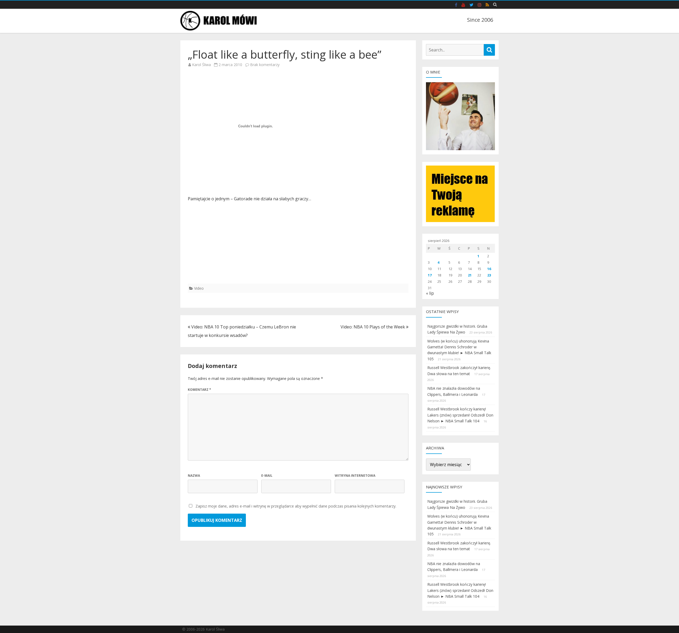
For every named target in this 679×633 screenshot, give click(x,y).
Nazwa (194, 475)
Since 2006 (480, 19)
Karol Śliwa (201, 64)
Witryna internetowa (355, 475)
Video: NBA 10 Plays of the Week (373, 327)
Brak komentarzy (265, 64)
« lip (430, 293)
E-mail (266, 475)
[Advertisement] (298, 246)
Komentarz (199, 389)
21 (470, 275)
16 (489, 268)
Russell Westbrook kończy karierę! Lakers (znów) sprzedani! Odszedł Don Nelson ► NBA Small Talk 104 (460, 414)
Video (199, 288)
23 (489, 275)
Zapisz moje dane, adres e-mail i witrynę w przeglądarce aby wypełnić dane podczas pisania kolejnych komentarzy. (295, 506)
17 (430, 275)
